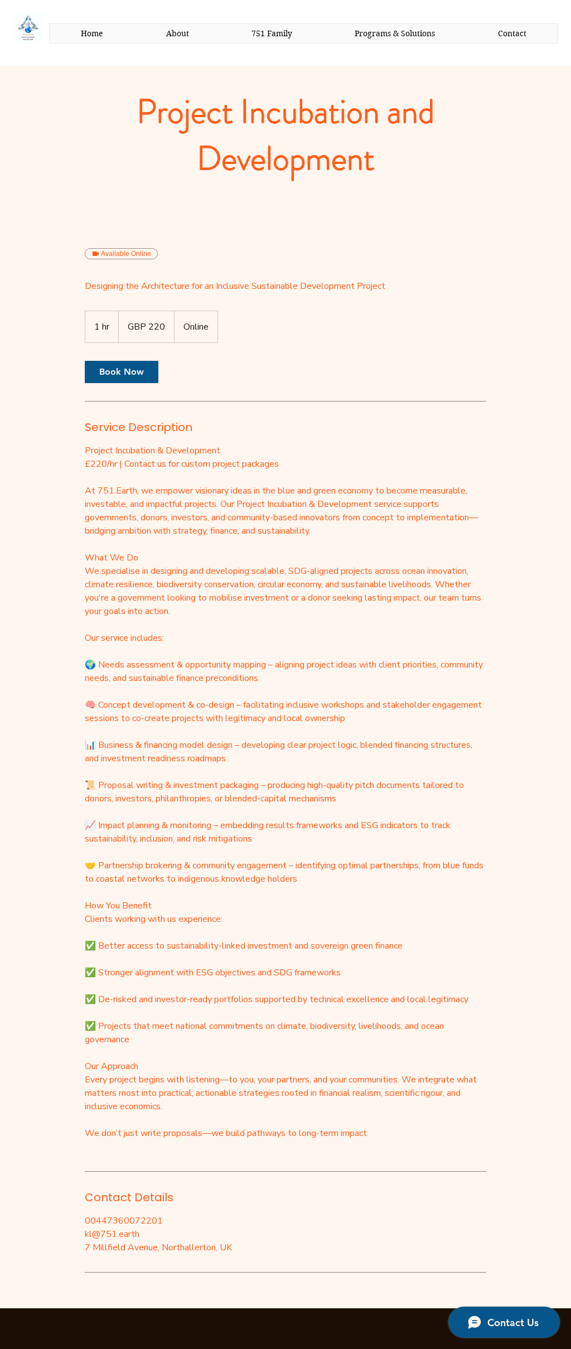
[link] (121, 372)
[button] (394, 33)
